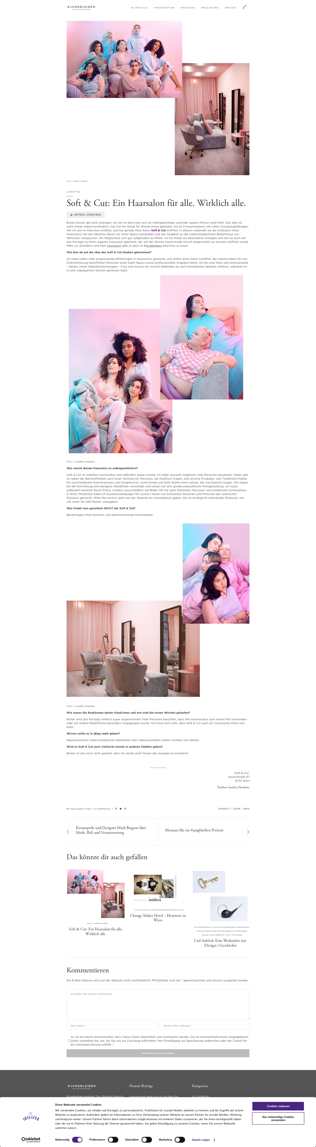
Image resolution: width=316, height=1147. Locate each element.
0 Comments (102, 809)
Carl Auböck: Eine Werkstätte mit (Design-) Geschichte (220, 943)
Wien (97, 733)
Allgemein (200, 1096)
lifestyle (73, 192)
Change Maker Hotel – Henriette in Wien (158, 918)
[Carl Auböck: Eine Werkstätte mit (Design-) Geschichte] (220, 895)
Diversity (224, 809)
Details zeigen (201, 1139)
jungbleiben (154, 245)
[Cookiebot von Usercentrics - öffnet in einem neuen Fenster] (31, 1140)
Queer (236, 809)
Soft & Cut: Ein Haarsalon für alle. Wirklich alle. (96, 932)
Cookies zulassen (278, 1106)
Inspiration (114, 245)
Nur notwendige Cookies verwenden (278, 1118)
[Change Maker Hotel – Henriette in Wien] (158, 887)
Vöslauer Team (80, 809)
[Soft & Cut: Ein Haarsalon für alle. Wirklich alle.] (96, 894)
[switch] (113, 1140)
